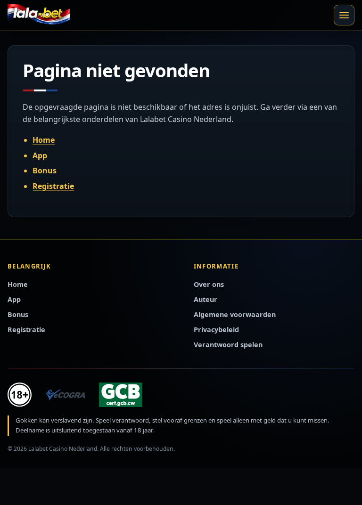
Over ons (209, 284)
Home (44, 140)
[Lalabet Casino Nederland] (39, 15)
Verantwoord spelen (228, 344)
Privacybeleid (216, 329)
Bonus (45, 170)
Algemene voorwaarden (235, 314)
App (40, 155)
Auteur (205, 299)
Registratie (53, 186)
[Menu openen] (344, 15)
